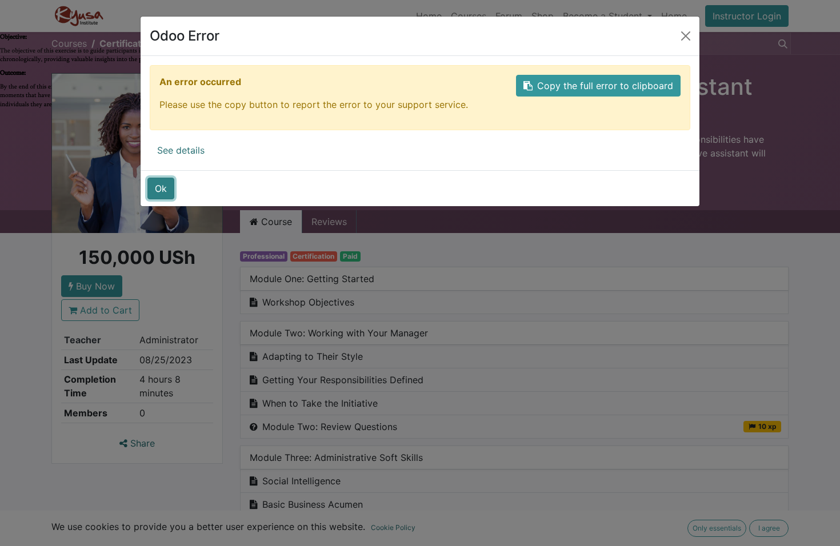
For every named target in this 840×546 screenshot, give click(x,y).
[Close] (686, 36)
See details (181, 150)
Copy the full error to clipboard (605, 85)
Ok (161, 188)
